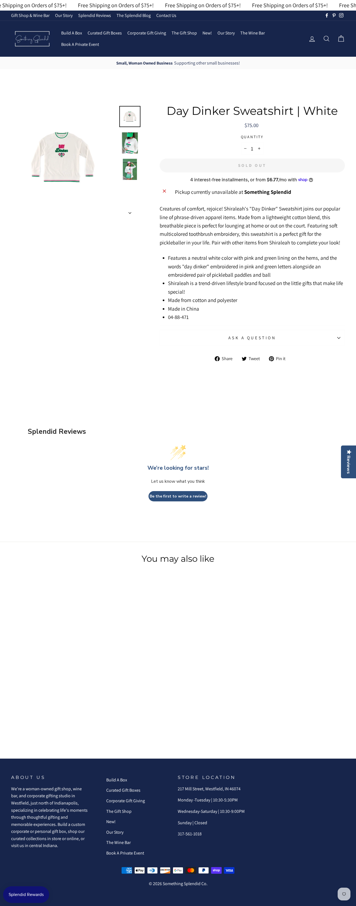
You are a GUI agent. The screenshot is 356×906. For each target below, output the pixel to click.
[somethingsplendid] (32, 38)
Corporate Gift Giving (146, 33)
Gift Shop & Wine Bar (30, 15)
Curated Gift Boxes (105, 33)
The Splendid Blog (134, 15)
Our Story (64, 15)
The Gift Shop (184, 33)
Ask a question (252, 337)
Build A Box (71, 33)
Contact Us (166, 15)
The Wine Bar (252, 33)
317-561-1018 (190, 834)
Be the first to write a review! (178, 496)
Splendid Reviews (94, 15)
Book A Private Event (80, 44)
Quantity (252, 136)
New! (207, 33)
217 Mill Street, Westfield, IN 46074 (209, 789)
